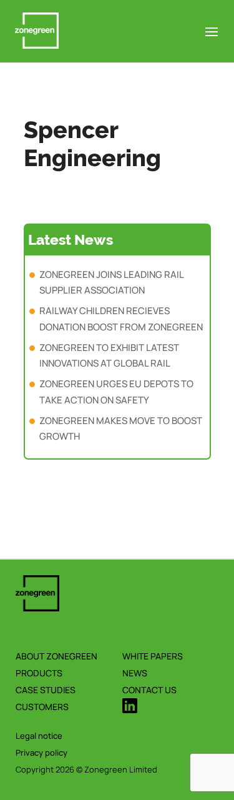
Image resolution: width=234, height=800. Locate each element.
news (134, 673)
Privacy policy (41, 752)
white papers (152, 656)
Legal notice (39, 735)
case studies (46, 690)
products (39, 673)
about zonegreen (56, 656)
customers (42, 707)
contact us (149, 690)
